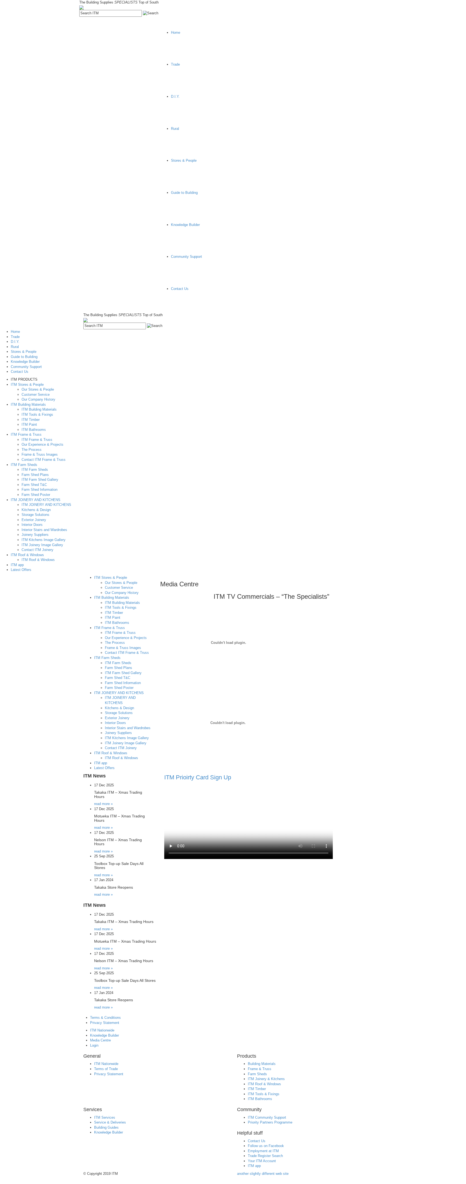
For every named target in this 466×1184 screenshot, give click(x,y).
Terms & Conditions (105, 1018)
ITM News (94, 776)
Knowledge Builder (104, 1035)
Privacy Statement (104, 1023)
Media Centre (100, 1040)
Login (94, 1045)
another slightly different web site (263, 1174)
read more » (103, 804)
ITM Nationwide (102, 1030)
